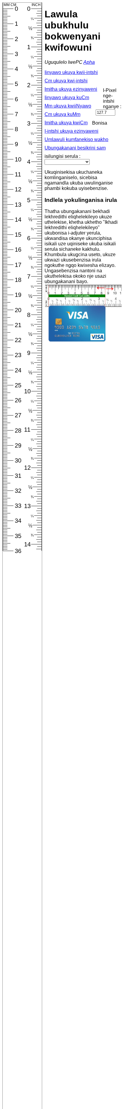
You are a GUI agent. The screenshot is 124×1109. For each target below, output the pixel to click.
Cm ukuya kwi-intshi (66, 80)
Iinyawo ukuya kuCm (67, 97)
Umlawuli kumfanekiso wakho (76, 139)
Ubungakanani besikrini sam (75, 147)
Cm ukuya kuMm (62, 114)
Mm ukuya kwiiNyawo (68, 105)
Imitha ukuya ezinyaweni (71, 89)
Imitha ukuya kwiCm (66, 122)
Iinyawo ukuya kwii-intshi (71, 72)
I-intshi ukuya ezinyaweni (71, 131)
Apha (89, 62)
